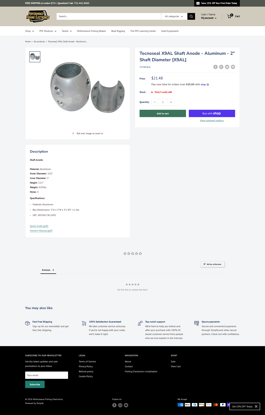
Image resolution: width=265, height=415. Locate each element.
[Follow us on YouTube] (126, 405)
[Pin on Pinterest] (221, 66)
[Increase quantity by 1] (171, 102)
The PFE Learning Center (143, 30)
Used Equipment (170, 30)
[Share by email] (233, 66)
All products (39, 41)
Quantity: (145, 101)
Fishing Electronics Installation (141, 371)
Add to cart (163, 113)
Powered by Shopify (34, 403)
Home (28, 41)
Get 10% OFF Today (242, 406)
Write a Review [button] (214, 264)
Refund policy (86, 371)
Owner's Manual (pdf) (41, 230)
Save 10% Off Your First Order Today (219, 3)
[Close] (256, 406)
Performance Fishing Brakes (91, 30)
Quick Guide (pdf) (39, 225)
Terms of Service (87, 361)
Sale (173, 361)
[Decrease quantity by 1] (155, 102)
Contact (129, 366)
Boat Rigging (118, 30)
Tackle (65, 30)
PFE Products (46, 30)
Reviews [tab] (46, 270)
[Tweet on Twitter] (227, 66)
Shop (28, 30)
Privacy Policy (86, 366)
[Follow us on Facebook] (114, 405)
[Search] (191, 16)
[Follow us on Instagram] (120, 405)
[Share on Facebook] (215, 66)
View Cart (176, 366)
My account (207, 18)
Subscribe (35, 384)
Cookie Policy (86, 376)
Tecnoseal (145, 67)
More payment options (212, 120)
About (128, 361)
